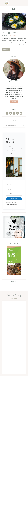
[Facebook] (7, 113)
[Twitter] (10, 113)
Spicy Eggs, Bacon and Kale (13, 33)
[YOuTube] (21, 113)
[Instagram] (17, 113)
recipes (14, 35)
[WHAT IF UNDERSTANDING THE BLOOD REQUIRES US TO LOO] (14, 337)
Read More (6, 49)
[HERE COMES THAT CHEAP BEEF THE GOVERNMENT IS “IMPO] (14, 366)
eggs (11, 35)
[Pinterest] (14, 113)
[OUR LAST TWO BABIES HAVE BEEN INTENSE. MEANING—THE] (14, 308)
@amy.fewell (14, 298)
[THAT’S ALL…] (14, 323)
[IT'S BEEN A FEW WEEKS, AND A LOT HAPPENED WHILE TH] (14, 352)
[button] (14, 167)
